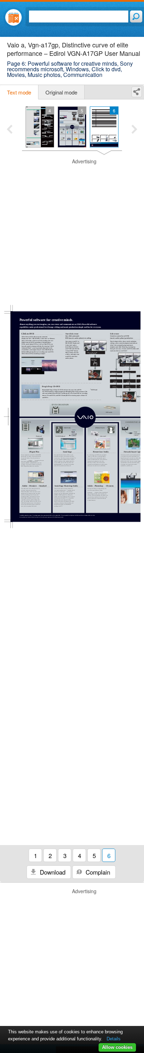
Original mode (61, 92)
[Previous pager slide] (9, 130)
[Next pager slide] (134, 130)
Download (51, 872)
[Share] (136, 91)
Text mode (19, 92)
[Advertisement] (72, 230)
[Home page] (13, 17)
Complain (97, 872)
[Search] (136, 16)
